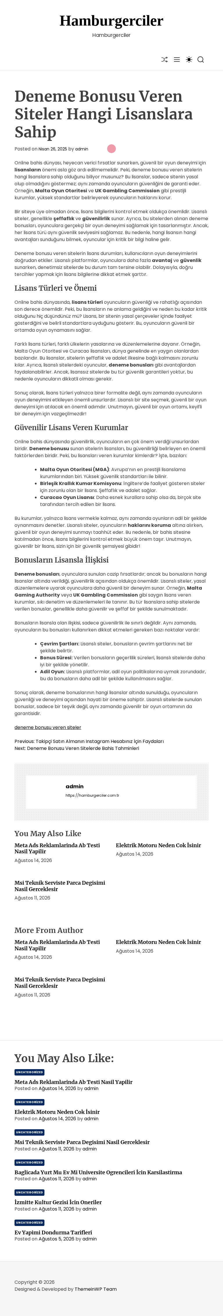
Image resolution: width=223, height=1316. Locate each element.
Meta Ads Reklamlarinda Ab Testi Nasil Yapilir (57, 848)
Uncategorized (29, 1072)
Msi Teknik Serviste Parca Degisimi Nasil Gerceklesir (60, 886)
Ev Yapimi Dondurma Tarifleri (53, 1232)
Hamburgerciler (111, 20)
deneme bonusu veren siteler (48, 727)
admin (81, 149)
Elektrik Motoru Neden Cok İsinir (158, 845)
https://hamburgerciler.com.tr (92, 795)
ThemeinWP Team (96, 1289)
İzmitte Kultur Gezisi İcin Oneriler (58, 1202)
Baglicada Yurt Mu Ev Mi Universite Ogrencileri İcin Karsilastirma (98, 1172)
